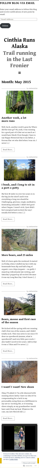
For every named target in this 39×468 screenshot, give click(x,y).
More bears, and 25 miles (17, 255)
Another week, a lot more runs (14, 119)
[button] (15, 444)
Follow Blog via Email (17, 3)
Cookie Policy (13, 459)
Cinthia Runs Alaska (19, 43)
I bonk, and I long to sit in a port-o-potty (18, 186)
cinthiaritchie (33, 88)
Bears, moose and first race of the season (19, 321)
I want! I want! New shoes (18, 386)
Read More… (8, 150)
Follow (5, 26)
